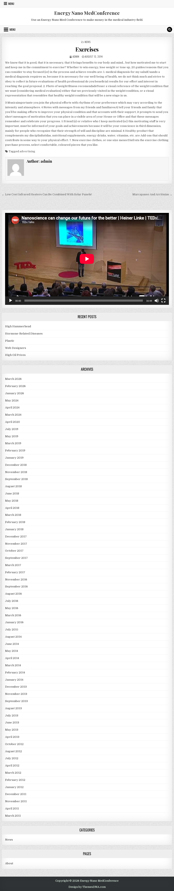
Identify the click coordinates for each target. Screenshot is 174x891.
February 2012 (15, 779)
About (9, 863)
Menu (11, 3)
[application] (87, 259)
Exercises (87, 49)
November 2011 (16, 801)
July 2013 (11, 715)
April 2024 (12, 407)
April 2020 (12, 421)
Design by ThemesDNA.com (87, 886)
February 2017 (15, 572)
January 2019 (14, 457)
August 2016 (13, 593)
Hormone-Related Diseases (24, 333)
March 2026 (13, 378)
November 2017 (16, 543)
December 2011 (15, 794)
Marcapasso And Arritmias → (152, 194)
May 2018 (11, 500)
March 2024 (13, 414)
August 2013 (13, 708)
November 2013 (16, 693)
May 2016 (11, 608)
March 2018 (13, 514)
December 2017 (16, 536)
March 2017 (13, 565)
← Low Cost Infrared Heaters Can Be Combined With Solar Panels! (47, 194)
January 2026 (14, 393)
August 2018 (13, 486)
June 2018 (12, 493)
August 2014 (13, 636)
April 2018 (12, 507)
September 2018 (16, 479)
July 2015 (11, 629)
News (88, 42)
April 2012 (12, 765)
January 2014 (14, 679)
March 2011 (13, 815)
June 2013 (12, 722)
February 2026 (15, 386)
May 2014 (11, 650)
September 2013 (16, 701)
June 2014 (12, 643)
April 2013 (12, 736)
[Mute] (156, 300)
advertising (27, 151)
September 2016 (16, 586)
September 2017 (16, 557)
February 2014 (15, 672)
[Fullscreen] (163, 300)
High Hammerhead (18, 326)
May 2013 (11, 729)
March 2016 (13, 615)
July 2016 (11, 600)
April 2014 (12, 658)
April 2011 (12, 808)
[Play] (10, 300)
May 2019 (11, 436)
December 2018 (16, 464)
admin (76, 56)
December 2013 (16, 686)
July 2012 (11, 758)
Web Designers (15, 348)
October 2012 (14, 744)
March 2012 (13, 772)
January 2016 (14, 622)
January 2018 (14, 529)
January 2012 (14, 787)
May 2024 (11, 400)
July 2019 (11, 429)
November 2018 (16, 472)
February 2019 (15, 450)
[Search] (169, 29)
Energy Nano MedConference (87, 13)
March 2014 (13, 665)
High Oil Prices (15, 355)
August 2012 (13, 751)
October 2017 (14, 550)
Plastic (9, 340)
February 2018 (15, 522)
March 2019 (13, 443)
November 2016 (16, 579)
